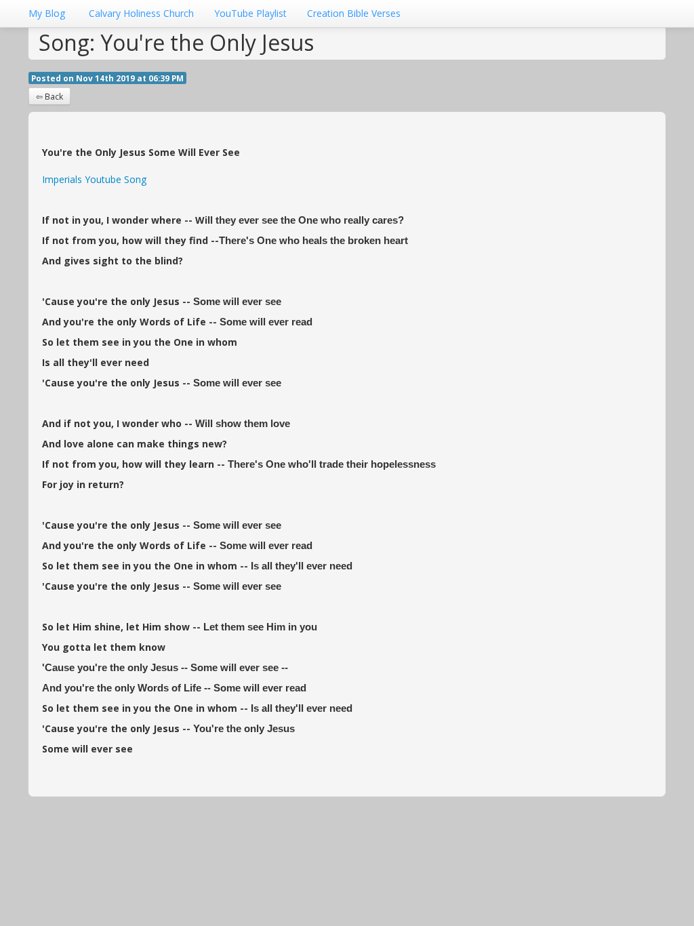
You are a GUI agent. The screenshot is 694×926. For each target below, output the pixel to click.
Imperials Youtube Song (94, 179)
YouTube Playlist (250, 13)
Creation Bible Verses (354, 13)
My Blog (46, 13)
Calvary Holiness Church (141, 13)
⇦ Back (49, 96)
